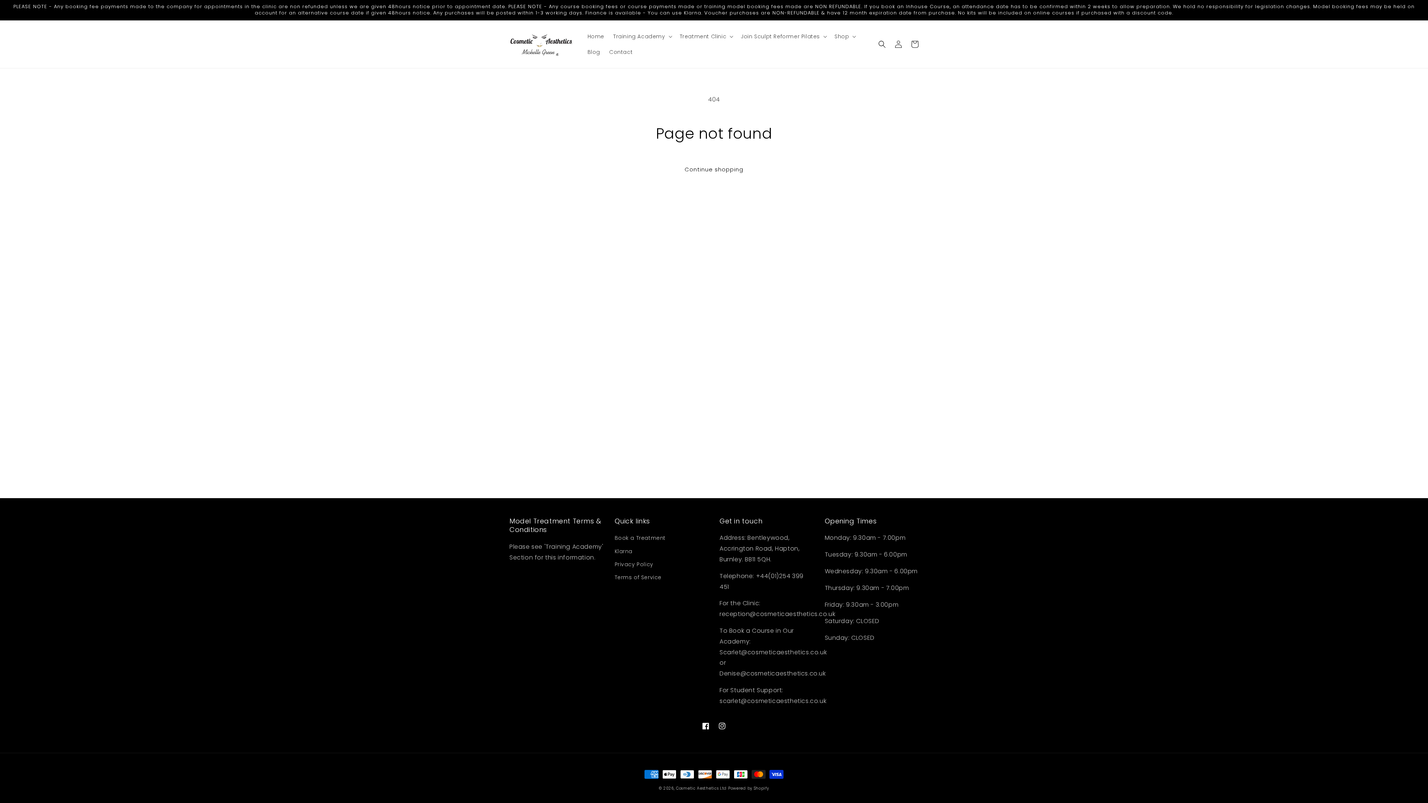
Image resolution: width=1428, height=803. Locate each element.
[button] (642, 36)
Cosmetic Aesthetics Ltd (701, 788)
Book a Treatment (640, 538)
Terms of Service (638, 577)
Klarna (624, 551)
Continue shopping (714, 169)
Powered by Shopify (748, 788)
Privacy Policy (634, 564)
